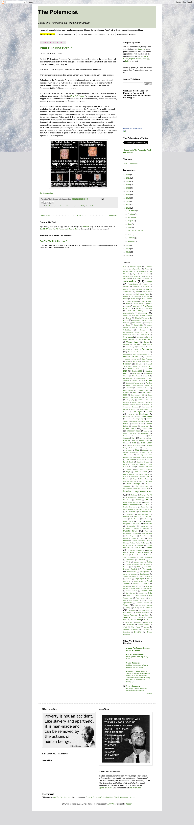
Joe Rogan (140, 455)
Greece (133, 409)
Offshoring (144, 526)
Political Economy (138, 540)
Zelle (127, 61)
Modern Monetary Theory (132, 502)
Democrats (70, 206)
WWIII (125, 627)
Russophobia (144, 571)
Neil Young (148, 509)
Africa (147, 269)
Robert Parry (145, 564)
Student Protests (131, 591)
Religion (149, 557)
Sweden (141, 593)
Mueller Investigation (131, 504)
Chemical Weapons (142, 318)
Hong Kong (139, 419)
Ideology (134, 426)
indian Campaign (129, 433)
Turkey (127, 608)
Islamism (126, 443)
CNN (133, 327)
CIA (144, 320)
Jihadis (144, 450)
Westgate (138, 622)
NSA (139, 521)
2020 (128, 195)
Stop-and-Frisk (147, 588)
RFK (150, 560)
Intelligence (127, 436)
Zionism (137, 632)
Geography (130, 400)
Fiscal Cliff (129, 388)
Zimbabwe (126, 632)
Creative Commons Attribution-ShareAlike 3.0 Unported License (110, 797)
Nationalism (145, 507)
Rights (149, 562)
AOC (148, 276)
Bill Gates (129, 294)
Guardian (126, 412)
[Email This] (42, 202)
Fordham (139, 388)
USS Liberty (127, 612)
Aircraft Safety (128, 271)
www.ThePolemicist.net (61, 797)
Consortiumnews (133, 686)
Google (146, 404)
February (131, 238)
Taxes (144, 595)
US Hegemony (144, 610)
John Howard (147, 457)
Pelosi (136, 533)
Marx (140, 481)
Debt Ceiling (130, 347)
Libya (128, 472)
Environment (140, 378)
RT (132, 567)
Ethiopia (134, 380)
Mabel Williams (144, 474)
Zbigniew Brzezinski (130, 629)
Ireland (141, 440)
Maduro (125, 476)
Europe (149, 381)
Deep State (141, 347)
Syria (150, 593)
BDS (140, 289)
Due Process (147, 359)
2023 (128, 185)
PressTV (137, 548)
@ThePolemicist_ (106, 788)
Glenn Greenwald (138, 402)
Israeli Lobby (146, 443)
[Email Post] (102, 199)
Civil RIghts (148, 323)
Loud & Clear (140, 471)
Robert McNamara (132, 564)
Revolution (141, 560)
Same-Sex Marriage (130, 574)
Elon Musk (136, 376)
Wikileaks (130, 625)
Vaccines (145, 615)
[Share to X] (47, 202)
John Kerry (130, 460)
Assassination (133, 284)
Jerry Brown (148, 448)
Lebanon (129, 469)
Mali (148, 476)
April (130, 235)
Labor (133, 467)
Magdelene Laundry (137, 476)
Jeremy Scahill (136, 448)
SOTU (141, 586)
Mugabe (146, 504)
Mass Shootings (133, 484)
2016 (128, 208)
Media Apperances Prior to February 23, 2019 (96, 34)
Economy (127, 364)
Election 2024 (137, 371)
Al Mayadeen (141, 271)
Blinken (125, 296)
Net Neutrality (143, 514)
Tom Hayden (140, 598)
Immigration (145, 426)
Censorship (142, 313)
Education (139, 364)
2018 (128, 201)
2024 (128, 181)
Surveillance (130, 593)
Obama (136, 524)
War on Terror (135, 620)
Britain (128, 306)
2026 (128, 175)
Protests (141, 550)
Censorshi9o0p (128, 313)
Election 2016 (79, 206)
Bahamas (146, 286)
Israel (134, 443)
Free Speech (128, 390)
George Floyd (143, 400)
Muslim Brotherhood (130, 507)
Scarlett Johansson (129, 576)
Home (79, 216)
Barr (133, 289)
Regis (141, 557)
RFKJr (128, 562)
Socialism (136, 583)
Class (128, 325)
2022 (128, 188)
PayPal (132, 59)
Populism (140, 545)
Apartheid (126, 278)
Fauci (128, 385)
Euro (141, 380)
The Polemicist (134, 788)
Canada (138, 308)
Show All (149, 693)
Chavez (128, 318)
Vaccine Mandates (142, 612)
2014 (128, 249)
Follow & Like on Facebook (132, 128)
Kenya (125, 464)
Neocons (130, 514)
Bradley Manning (132, 301)
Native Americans (129, 509)
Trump (126, 605)
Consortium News (129, 334)
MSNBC (146, 502)
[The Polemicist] (124, 131)
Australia (136, 286)
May (130, 227)
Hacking (131, 414)
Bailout (125, 289)
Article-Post (50, 206)
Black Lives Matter (142, 294)
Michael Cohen (144, 497)
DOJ (134, 354)
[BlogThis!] (44, 202)
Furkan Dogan (143, 390)
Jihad (137, 450)
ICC (142, 424)
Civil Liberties (136, 323)
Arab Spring (137, 278)
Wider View (148, 622)
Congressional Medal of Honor (135, 332)
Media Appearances (137, 491)
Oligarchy (126, 528)
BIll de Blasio (147, 291)
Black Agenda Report (135, 655)
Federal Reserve (138, 385)
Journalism (140, 460)
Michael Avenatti (131, 497)
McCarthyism (127, 488)
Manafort (126, 479)
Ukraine (148, 607)
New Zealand (135, 519)
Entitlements (127, 378)
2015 (128, 245)
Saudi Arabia (144, 574)
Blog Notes (135, 296)
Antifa (142, 276)
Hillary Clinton (89, 206)
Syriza (129, 595)
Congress (143, 330)
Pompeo (146, 543)
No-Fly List (145, 519)
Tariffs (137, 595)
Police (142, 538)
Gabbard (126, 392)
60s (124, 266)
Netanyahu (127, 516)
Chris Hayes (136, 320)
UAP (134, 608)
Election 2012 (146, 366)
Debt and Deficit (146, 344)
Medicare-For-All (146, 495)
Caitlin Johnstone (133, 663)
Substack (141, 49)
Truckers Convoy (143, 602)
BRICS (149, 303)
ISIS (147, 440)
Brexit (128, 303)
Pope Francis (128, 545)
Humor (125, 424)
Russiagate (147, 569)
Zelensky (146, 629)
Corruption (140, 337)
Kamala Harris (128, 462)
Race (132, 552)
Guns (150, 412)
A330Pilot (111, 804)
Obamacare (147, 524)
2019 (128, 198)
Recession (133, 557)
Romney (126, 567)
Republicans (130, 560)
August (131, 221)
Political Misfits (135, 543)
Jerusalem (129, 450)
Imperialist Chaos (134, 431)
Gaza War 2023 (136, 397)
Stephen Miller (135, 588)
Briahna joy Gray (138, 303)
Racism (126, 555)
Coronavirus (128, 337)
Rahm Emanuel (137, 555)
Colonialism (127, 330)
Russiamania (131, 571)
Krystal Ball (134, 464)
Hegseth (126, 416)
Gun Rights (137, 412)
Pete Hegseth (131, 536)
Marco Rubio (144, 479)
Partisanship (127, 533)
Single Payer (139, 579)
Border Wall (135, 299)
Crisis (132, 339)
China (125, 320)
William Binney (143, 624)
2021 (128, 191)
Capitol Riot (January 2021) (137, 311)
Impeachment (129, 428)
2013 (128, 252)
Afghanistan (136, 269)
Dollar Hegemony (144, 354)
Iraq (134, 440)
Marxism (149, 481)
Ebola (128, 361)
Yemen (146, 627)
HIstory (129, 419)
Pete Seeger (144, 536)
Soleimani (146, 583)
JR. (148, 460)
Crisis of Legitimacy (145, 339)
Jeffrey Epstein (138, 445)
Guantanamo (144, 409)
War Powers (148, 620)
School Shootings (146, 576)
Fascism (149, 383)
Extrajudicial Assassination (134, 383)
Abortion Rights (135, 266)
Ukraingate (131, 610)
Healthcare (143, 414)
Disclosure (126, 354)
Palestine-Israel (130, 531)
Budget (135, 306)
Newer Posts (45, 216)
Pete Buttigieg (147, 533)
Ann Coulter (145, 274)
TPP (143, 600)
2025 (128, 178)
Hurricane (135, 424)
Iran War (142, 438)
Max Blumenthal (142, 486)
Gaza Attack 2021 (137, 395)
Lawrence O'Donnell (145, 467)
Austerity (126, 286)
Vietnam (140, 617)
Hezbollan (135, 416)
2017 (128, 205)
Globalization (136, 404)
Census (125, 315)
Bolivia (125, 299)
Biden (138, 291)
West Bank (129, 622)
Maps (135, 479)
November (132, 211)
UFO (140, 608)
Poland (134, 538)
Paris (146, 531)
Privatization (131, 550)
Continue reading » (47, 193)
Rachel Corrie (143, 552)
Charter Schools (146, 315)
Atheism (145, 284)
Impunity (146, 431)
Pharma (125, 538)
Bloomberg (145, 296)
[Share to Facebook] (50, 202)
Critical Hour (132, 342)
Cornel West (144, 334)
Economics (145, 361)
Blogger (129, 804)
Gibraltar (126, 402)
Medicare (134, 495)
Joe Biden (127, 455)
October (131, 214)
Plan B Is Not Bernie (56, 48)
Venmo (138, 59)
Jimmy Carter (134, 452)
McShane (137, 488)
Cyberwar (126, 344)
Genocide (148, 397)
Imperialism (147, 429)
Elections (136, 373)
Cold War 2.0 (144, 327)
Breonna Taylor (146, 301)
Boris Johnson (147, 299)
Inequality (144, 433)
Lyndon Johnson (129, 474)
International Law (139, 436)
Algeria (135, 274)
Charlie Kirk (134, 315)
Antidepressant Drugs (130, 276)
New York (137, 516)
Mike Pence (127, 500)
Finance (149, 385)
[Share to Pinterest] (53, 202)
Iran (133, 438)
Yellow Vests (135, 627)
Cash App (145, 59)
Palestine (146, 528)
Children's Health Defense (136, 671)
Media (145, 488)
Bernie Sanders (60, 206)
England (146, 376)
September (132, 218)
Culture (146, 342)
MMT (147, 500)
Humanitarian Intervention (140, 421)
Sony (133, 586)
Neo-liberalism (130, 512)
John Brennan (135, 457)
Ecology (136, 361)
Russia (138, 567)
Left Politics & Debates (143, 469)
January (131, 241)
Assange (148, 282)
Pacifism (136, 528)
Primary (149, 548)
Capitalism (148, 308)
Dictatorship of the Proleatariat (138, 352)
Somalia (126, 586)
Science (128, 579)
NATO (139, 509)
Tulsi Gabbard (147, 605)
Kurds (143, 464)
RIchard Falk (138, 562)
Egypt (135, 366)
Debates (135, 344)
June (130, 224)
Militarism (138, 500)
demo (136, 349)
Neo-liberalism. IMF (145, 512)
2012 (128, 255)
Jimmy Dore (145, 452)
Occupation (131, 526)
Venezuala (127, 617)
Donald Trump (130, 356)
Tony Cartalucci (134, 600)
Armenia (146, 278)
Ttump (136, 605)
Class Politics (138, 325)
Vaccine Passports (130, 615)
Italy (128, 445)
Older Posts (112, 216)
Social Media (138, 581)
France (147, 388)
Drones (136, 359)
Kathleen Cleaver (143, 462)
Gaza (135, 393)
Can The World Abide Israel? (53, 241)
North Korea (128, 521)
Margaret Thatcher (129, 481)
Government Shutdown (131, 407)
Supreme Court (146, 591)
